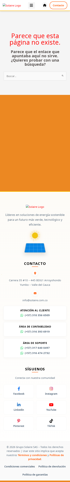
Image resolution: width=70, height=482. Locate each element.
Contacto (58, 5)
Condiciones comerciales (19, 466)
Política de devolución (52, 466)
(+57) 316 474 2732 (37, 353)
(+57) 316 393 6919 (37, 331)
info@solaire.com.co (35, 300)
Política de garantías (35, 474)
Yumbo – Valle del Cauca (35, 284)
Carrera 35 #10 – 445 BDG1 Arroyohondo (35, 280)
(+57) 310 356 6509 (37, 315)
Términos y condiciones (32, 455)
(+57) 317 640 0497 (37, 347)
